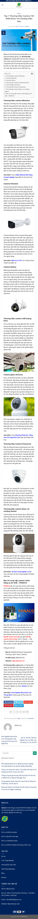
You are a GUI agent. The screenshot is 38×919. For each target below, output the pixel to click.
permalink (31, 718)
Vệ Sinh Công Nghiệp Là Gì (21, 571)
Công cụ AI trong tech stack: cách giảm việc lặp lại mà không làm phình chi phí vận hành (18, 771)
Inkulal (27, 26)
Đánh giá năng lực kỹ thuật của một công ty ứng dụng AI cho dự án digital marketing (18, 788)
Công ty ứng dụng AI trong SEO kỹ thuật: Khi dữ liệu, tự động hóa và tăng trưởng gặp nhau (18, 777)
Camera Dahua (10, 80)
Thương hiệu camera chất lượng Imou (17, 82)
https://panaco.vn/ (18, 661)
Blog (19, 13)
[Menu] (2, 5)
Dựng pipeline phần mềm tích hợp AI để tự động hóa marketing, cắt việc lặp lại (18, 782)
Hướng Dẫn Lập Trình (8, 865)
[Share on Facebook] (13, 711)
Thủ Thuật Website (7, 860)
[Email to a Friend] (20, 711)
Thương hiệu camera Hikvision (15, 76)
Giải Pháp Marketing (8, 869)
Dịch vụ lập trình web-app (9, 836)
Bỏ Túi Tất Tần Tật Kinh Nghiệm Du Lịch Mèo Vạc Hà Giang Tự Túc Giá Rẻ (28, 740)
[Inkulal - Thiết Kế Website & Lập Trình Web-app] (19, 5)
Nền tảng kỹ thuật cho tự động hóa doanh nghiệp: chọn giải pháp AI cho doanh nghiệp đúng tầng (17, 765)
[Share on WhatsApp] (10, 711)
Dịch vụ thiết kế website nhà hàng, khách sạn (16, 845)
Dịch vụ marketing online (9, 840)
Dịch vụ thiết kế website (9, 832)
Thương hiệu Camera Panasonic (16, 87)
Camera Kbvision (11, 78)
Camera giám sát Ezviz (13, 85)
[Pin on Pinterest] (24, 711)
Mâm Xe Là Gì (16, 260)
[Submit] (35, 753)
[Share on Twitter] (17, 711)
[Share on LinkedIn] (27, 711)
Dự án (3, 856)
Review (3, 877)
